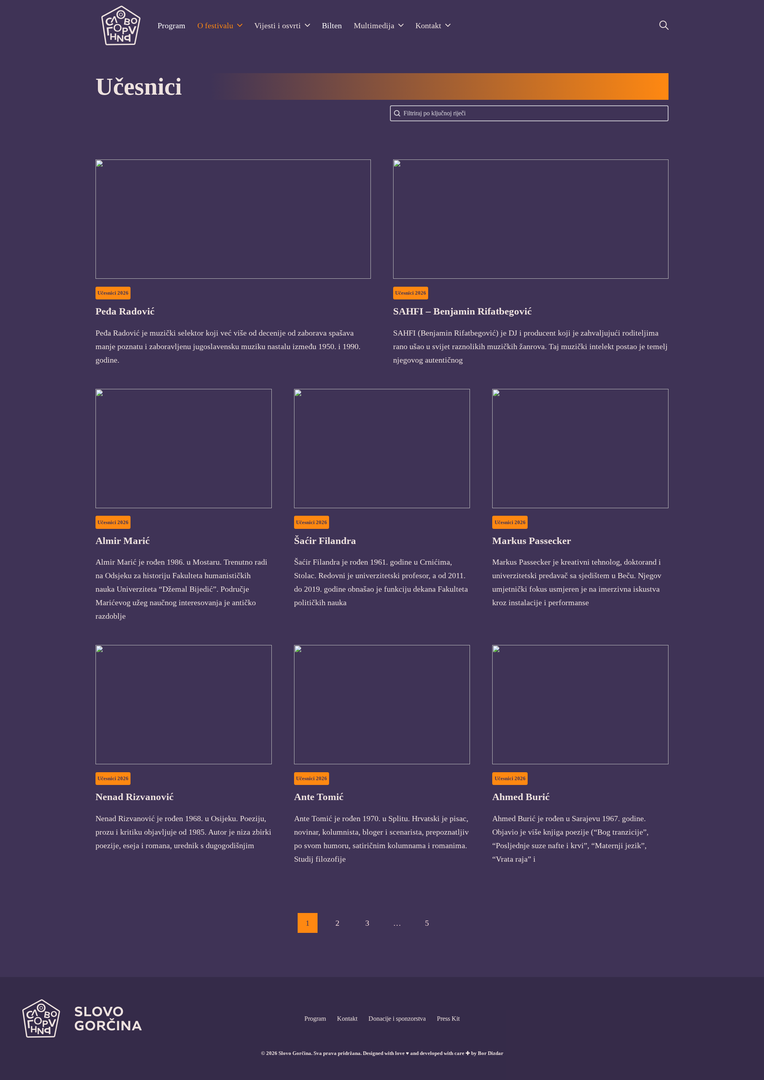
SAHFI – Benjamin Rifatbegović (462, 311)
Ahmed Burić (521, 796)
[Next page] (457, 923)
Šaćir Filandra (325, 540)
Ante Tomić (318, 796)
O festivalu (215, 25)
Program (171, 25)
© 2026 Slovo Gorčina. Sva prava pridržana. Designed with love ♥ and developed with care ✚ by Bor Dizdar (382, 1053)
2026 (123, 293)
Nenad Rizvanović (134, 796)
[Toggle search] (663, 25)
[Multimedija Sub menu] (400, 25)
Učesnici (106, 293)
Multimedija (374, 25)
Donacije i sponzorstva (397, 1018)
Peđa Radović (125, 311)
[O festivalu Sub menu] (239, 25)
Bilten (332, 25)
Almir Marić (123, 540)
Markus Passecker (531, 540)
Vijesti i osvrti (277, 25)
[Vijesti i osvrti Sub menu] (307, 25)
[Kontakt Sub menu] (447, 25)
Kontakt (428, 25)
